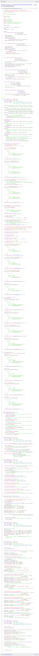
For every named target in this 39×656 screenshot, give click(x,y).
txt (35, 654)
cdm (2, 6)
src (11, 4)
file (20, 8)
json (37, 654)
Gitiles (6, 654)
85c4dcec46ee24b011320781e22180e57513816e (22, 4)
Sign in (37, 1)
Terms (11, 654)
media (35, 4)
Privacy (8, 654)
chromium (3, 4)
